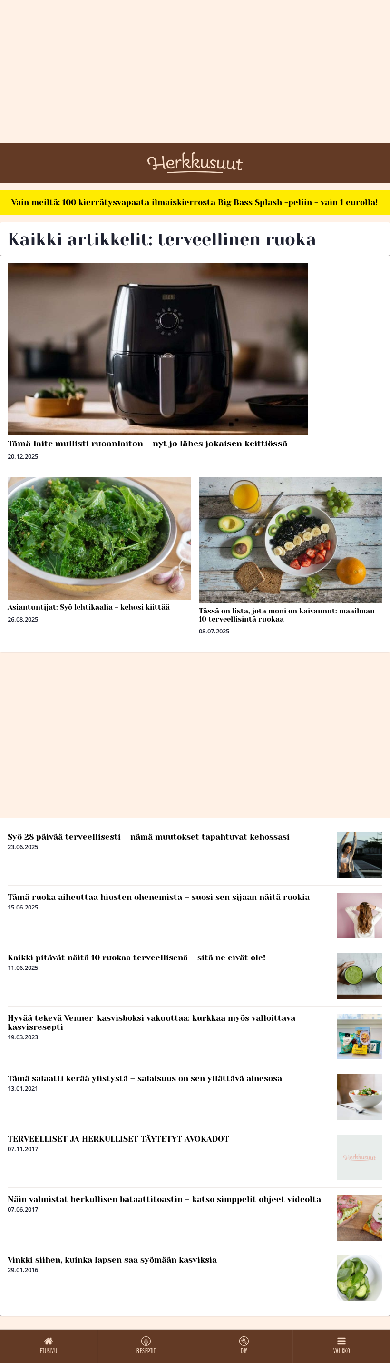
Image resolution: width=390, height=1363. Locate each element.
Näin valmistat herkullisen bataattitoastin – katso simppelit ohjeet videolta (164, 1199)
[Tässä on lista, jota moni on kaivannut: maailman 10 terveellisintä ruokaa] (290, 540)
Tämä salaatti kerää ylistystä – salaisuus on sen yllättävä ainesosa (145, 1078)
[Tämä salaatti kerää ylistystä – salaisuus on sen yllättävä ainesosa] (359, 1097)
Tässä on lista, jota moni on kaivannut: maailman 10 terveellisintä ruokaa (287, 615)
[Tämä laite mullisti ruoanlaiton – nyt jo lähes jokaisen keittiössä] (195, 349)
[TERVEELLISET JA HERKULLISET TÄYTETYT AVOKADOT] (359, 1157)
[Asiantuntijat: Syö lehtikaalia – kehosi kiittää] (99, 538)
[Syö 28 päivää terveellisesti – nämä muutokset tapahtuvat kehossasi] (359, 855)
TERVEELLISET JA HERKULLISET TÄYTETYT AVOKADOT (118, 1139)
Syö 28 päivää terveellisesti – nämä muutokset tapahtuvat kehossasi (149, 836)
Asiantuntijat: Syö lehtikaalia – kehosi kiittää (89, 607)
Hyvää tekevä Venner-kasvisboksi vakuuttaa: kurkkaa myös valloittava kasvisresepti (151, 1022)
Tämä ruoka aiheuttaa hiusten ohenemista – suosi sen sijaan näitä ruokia (159, 897)
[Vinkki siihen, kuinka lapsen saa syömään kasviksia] (359, 1278)
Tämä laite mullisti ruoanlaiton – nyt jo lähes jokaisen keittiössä (148, 443)
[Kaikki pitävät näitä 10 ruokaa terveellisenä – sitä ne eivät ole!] (359, 976)
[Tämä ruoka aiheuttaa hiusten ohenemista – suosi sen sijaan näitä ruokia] (359, 915)
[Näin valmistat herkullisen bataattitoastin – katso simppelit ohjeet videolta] (359, 1218)
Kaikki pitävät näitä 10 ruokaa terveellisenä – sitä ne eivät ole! (136, 957)
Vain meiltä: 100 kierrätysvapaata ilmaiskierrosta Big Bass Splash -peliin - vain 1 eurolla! (194, 202)
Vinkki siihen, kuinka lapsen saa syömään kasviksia (112, 1259)
